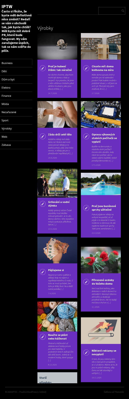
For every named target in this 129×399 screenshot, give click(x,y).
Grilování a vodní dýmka (59, 203)
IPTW (7, 6)
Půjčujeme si (56, 270)
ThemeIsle (119, 392)
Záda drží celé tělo (60, 134)
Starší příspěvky (45, 378)
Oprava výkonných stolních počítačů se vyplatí (104, 138)
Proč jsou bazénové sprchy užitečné (104, 207)
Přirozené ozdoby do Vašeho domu (103, 281)
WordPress (32, 392)
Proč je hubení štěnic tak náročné (60, 68)
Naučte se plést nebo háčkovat (58, 336)
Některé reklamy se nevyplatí (104, 352)
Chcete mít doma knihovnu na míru (103, 68)
